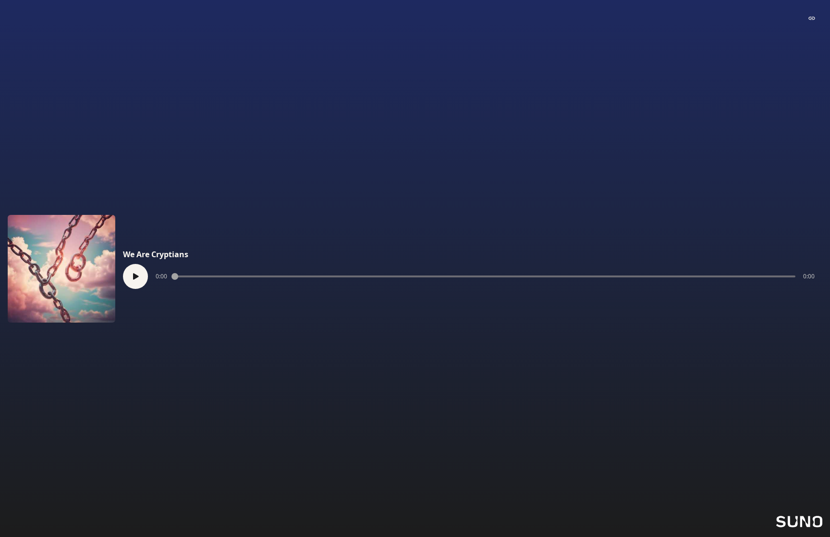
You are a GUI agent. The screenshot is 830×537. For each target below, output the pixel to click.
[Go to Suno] (799, 521)
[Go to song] (811, 18)
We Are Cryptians (155, 254)
